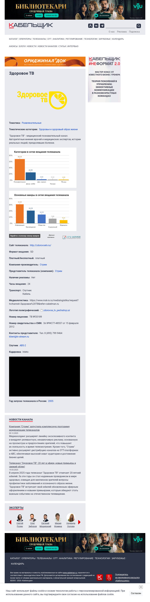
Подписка (134, 31)
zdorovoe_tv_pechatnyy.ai (56, 310)
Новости (31, 46)
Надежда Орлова (71, 524)
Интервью (72, 46)
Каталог (13, 39)
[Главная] (31, 25)
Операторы (25, 39)
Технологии (90, 39)
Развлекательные (31, 123)
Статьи (62, 46)
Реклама (122, 31)
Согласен (136, 593)
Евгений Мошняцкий (45, 524)
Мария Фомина (58, 524)
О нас (112, 31)
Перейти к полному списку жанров (24, 236)
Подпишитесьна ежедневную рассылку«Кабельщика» (127, 577)
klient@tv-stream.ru (19, 336)
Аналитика (58, 39)
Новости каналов (47, 46)
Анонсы (13, 46)
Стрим (43, 264)
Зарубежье (105, 39)
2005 (50, 401)
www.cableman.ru (70, 573)
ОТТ (49, 39)
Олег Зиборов (33, 524)
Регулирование (74, 39)
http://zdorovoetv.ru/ (40, 245)
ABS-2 (23, 345)
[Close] (141, 587)
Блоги (22, 46)
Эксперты (16, 507)
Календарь (118, 39)
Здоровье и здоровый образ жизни (58, 129)
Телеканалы (39, 39)
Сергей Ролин (20, 524)
